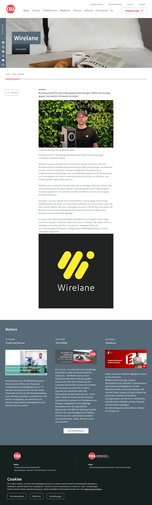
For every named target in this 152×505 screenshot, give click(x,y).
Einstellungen (55, 496)
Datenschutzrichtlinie (93, 489)
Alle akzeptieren (17, 496)
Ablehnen (36, 496)
